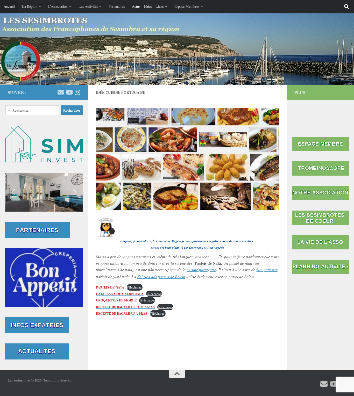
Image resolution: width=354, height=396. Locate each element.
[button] (44, 192)
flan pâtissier (266, 269)
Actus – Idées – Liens (148, 6)
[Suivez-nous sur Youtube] (69, 92)
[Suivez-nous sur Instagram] (77, 92)
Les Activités (88, 6)
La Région (29, 6)
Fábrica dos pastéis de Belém (161, 276)
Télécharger (135, 287)
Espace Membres (186, 6)
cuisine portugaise (201, 269)
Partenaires (117, 6)
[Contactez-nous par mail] (61, 92)
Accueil (9, 6)
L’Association (58, 6)
